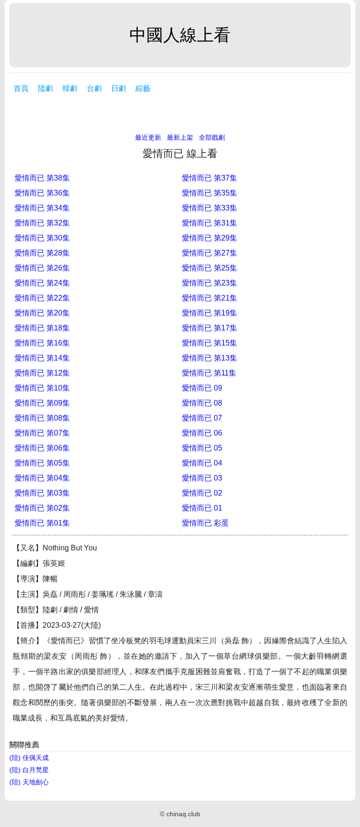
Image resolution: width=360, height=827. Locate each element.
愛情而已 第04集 (42, 478)
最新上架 (180, 137)
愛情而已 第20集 (42, 313)
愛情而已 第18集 (42, 328)
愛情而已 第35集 (209, 193)
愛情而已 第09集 (42, 403)
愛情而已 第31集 (209, 223)
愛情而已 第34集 (42, 208)
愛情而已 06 (202, 433)
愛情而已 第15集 (209, 343)
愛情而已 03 (202, 478)
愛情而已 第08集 (42, 418)
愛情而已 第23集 (209, 283)
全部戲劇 (212, 137)
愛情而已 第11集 (209, 373)
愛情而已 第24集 (42, 283)
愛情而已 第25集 (209, 268)
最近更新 (148, 137)
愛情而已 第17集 (209, 328)
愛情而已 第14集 (42, 358)
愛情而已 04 (202, 463)
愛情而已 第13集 (209, 358)
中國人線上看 (180, 35)
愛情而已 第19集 (209, 313)
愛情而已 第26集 (42, 268)
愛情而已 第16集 (42, 343)
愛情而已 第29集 (209, 238)
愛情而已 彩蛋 (205, 523)
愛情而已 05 (202, 448)
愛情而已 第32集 (42, 223)
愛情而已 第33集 (209, 208)
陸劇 (45, 88)
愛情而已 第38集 (42, 178)
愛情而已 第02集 (42, 508)
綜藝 (142, 88)
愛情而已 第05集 (42, 463)
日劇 (118, 88)
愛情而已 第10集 (42, 388)
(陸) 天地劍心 (29, 782)
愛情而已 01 (202, 508)
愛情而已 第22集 (42, 298)
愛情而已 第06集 (42, 448)
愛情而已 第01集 (42, 523)
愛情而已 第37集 (209, 178)
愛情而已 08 (202, 403)
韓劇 (69, 88)
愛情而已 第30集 (42, 238)
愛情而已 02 (202, 493)
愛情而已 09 (202, 388)
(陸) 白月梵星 (29, 770)
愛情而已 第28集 (42, 253)
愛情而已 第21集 (209, 298)
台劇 (94, 88)
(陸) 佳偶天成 (29, 757)
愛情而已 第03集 (42, 493)
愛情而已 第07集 (42, 433)
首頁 (21, 88)
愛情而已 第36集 (42, 193)
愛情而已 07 (202, 418)
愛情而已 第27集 (209, 253)
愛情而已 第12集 (42, 373)
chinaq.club (183, 814)
